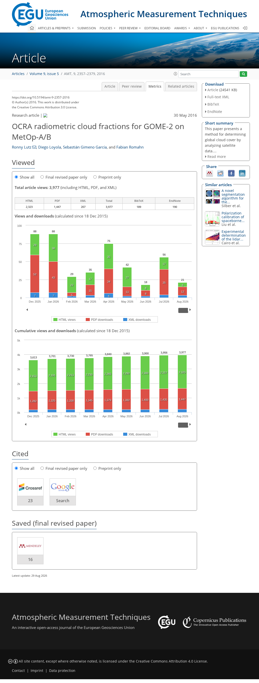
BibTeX (213, 104)
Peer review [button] (128, 28)
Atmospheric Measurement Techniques (163, 14)
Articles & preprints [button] (54, 28)
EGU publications (225, 28)
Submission (86, 28)
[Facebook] (231, 173)
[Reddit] (220, 173)
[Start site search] (243, 74)
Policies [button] (106, 28)
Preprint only (109, 177)
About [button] (199, 28)
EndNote (214, 111)
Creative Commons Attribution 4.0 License (171, 661)
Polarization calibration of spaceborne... (233, 217)
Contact (18, 670)
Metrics (154, 86)
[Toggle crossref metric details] (30, 487)
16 (30, 559)
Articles (18, 73)
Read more (216, 156)
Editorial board (157, 28)
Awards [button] (181, 28)
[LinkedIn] (242, 173)
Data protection (62, 670)
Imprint (37, 670)
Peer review (132, 86)
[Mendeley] (209, 173)
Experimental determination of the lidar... (234, 235)
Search (62, 500)
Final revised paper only (66, 177)
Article (109, 86)
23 (30, 500)
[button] (175, 73)
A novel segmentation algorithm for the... (233, 196)
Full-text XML (218, 96)
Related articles (181, 86)
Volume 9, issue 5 (44, 73)
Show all (27, 177)
